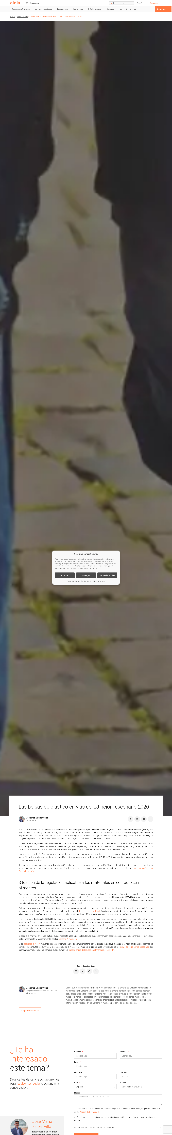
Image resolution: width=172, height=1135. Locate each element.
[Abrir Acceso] (160, 3)
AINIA (12, 16)
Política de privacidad (88, 581)
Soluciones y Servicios (21, 9)
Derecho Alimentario (68, 939)
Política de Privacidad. (89, 1112)
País (76, 1083)
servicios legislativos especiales (134, 947)
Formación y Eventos (127, 9)
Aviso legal (101, 581)
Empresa (78, 1072)
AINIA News (22, 16)
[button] (141, 3)
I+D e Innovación (94, 9)
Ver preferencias (107, 575)
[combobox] (121, 3)
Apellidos (124, 1052)
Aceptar (65, 575)
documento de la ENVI (89, 911)
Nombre (77, 1052)
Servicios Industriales (43, 9)
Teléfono (123, 1072)
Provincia (124, 1083)
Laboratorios (62, 9)
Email (76, 1062)
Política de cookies (73, 581)
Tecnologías (78, 9)
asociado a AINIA (32, 944)
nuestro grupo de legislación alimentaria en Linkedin (91, 950)
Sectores (110, 9)
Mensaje (77, 1093)
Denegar (86, 575)
